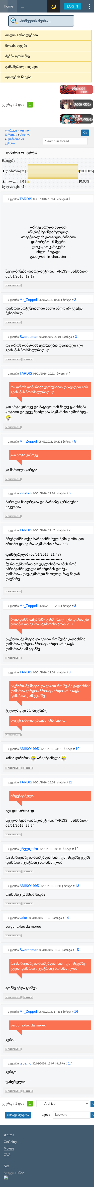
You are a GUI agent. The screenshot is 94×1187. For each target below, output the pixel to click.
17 (70, 1063)
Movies (9, 1148)
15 (77, 950)
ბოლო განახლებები (21, 35)
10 (77, 749)
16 (76, 1011)
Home (8, 6)
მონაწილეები (16, 46)
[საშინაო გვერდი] (28, 358)
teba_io (26, 1063)
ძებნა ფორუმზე (17, 56)
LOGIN (72, 6)
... (22, 6)
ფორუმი (11, 130)
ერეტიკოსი (29, 849)
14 (67, 918)
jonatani (26, 493)
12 (76, 849)
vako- (24, 918)
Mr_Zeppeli (29, 300)
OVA (7, 1155)
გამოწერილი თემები (22, 67)
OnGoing (10, 1142)
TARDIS (26, 199)
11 (70, 782)
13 (77, 886)
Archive (25, 135)
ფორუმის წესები (18, 77)
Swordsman (29, 337)
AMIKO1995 (30, 749)
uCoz (20, 1173)
